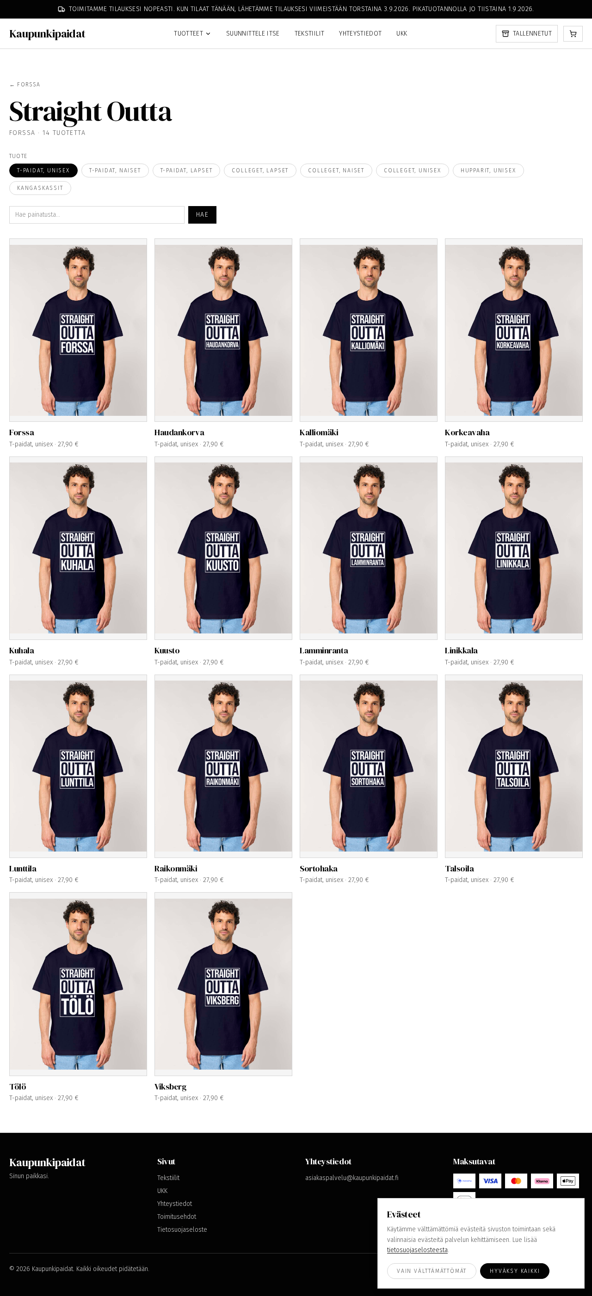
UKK (401, 33)
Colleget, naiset (336, 170)
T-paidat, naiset (115, 170)
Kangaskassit (40, 188)
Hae (202, 215)
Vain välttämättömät (432, 1271)
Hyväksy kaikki (515, 1271)
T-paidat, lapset (186, 170)
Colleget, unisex (412, 170)
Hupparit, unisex (488, 170)
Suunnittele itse (253, 33)
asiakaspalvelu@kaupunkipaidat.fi (352, 1178)
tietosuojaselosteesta (417, 1250)
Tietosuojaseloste (182, 1230)
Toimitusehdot (176, 1217)
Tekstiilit (310, 33)
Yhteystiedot (360, 33)
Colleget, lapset (260, 170)
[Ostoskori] (573, 34)
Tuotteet (188, 33)
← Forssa (25, 84)
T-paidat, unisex (43, 170)
